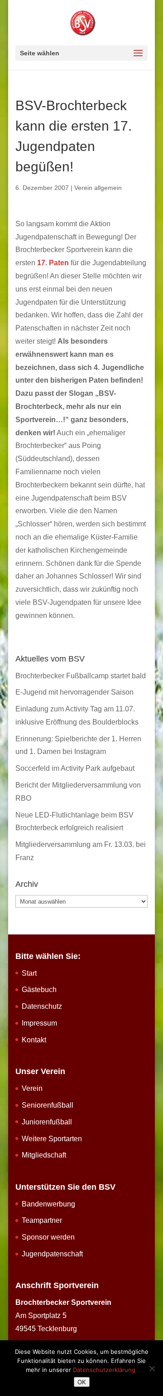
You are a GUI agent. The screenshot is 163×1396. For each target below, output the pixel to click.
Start (29, 973)
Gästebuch (39, 989)
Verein (32, 1088)
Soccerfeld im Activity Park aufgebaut (74, 768)
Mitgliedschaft (44, 1155)
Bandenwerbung (48, 1204)
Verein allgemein (98, 187)
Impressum (39, 1023)
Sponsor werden (48, 1237)
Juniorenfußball (47, 1122)
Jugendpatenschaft (52, 1254)
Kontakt (34, 1040)
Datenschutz (42, 1006)
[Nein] (151, 1368)
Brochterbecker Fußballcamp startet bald (80, 676)
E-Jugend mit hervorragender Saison (74, 692)
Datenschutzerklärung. (105, 1369)
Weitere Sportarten (52, 1139)
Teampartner (42, 1220)
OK (81, 1382)
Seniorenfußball (47, 1105)
